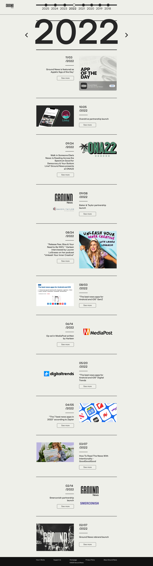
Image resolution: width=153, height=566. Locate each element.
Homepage (73, 560)
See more (65, 78)
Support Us (57, 560)
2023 (63, 8)
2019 (99, 8)
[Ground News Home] (10, 6)
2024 (54, 8)
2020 (90, 8)
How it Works (40, 560)
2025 (45, 8)
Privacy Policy (90, 560)
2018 (107, 8)
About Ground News (110, 560)
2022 (72, 8)
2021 (82, 8)
